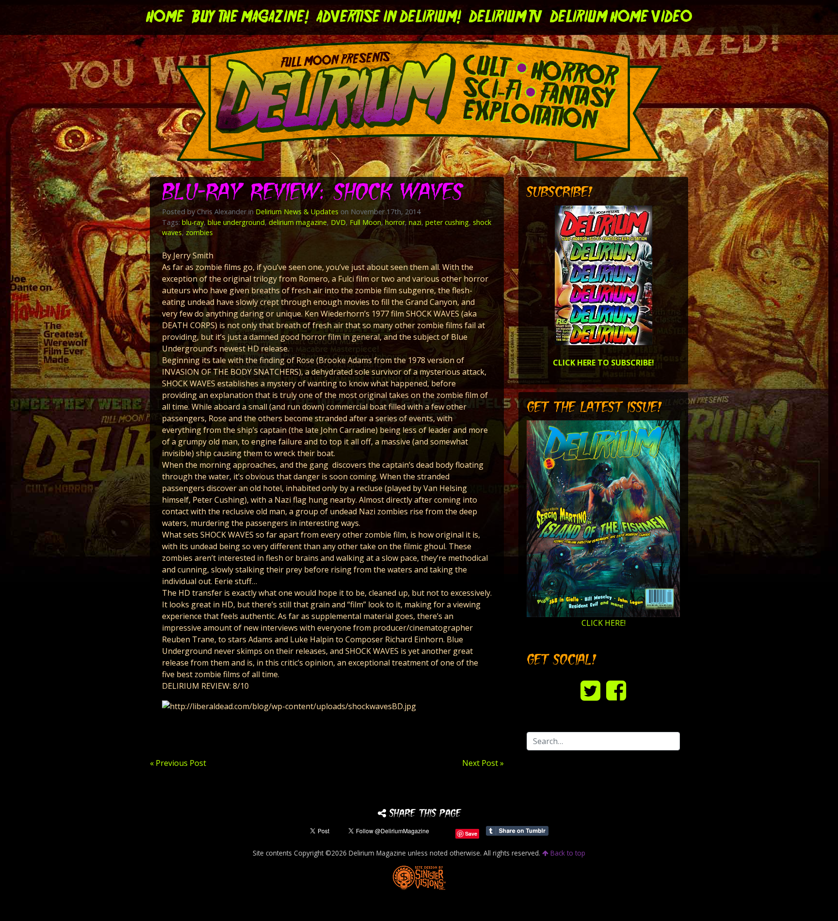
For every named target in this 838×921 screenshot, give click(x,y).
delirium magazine (298, 222)
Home (165, 17)
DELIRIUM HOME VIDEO (621, 17)
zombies (199, 232)
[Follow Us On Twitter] (590, 690)
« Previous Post (178, 763)
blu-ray (193, 222)
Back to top (566, 852)
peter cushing (447, 222)
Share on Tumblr (517, 831)
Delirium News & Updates (297, 211)
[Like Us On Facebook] (616, 690)
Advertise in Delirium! (389, 17)
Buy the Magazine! (250, 17)
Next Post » (483, 763)
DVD (338, 222)
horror (395, 222)
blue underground (236, 222)
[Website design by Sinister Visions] (419, 877)
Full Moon (365, 222)
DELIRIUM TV (505, 17)
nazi (415, 222)
